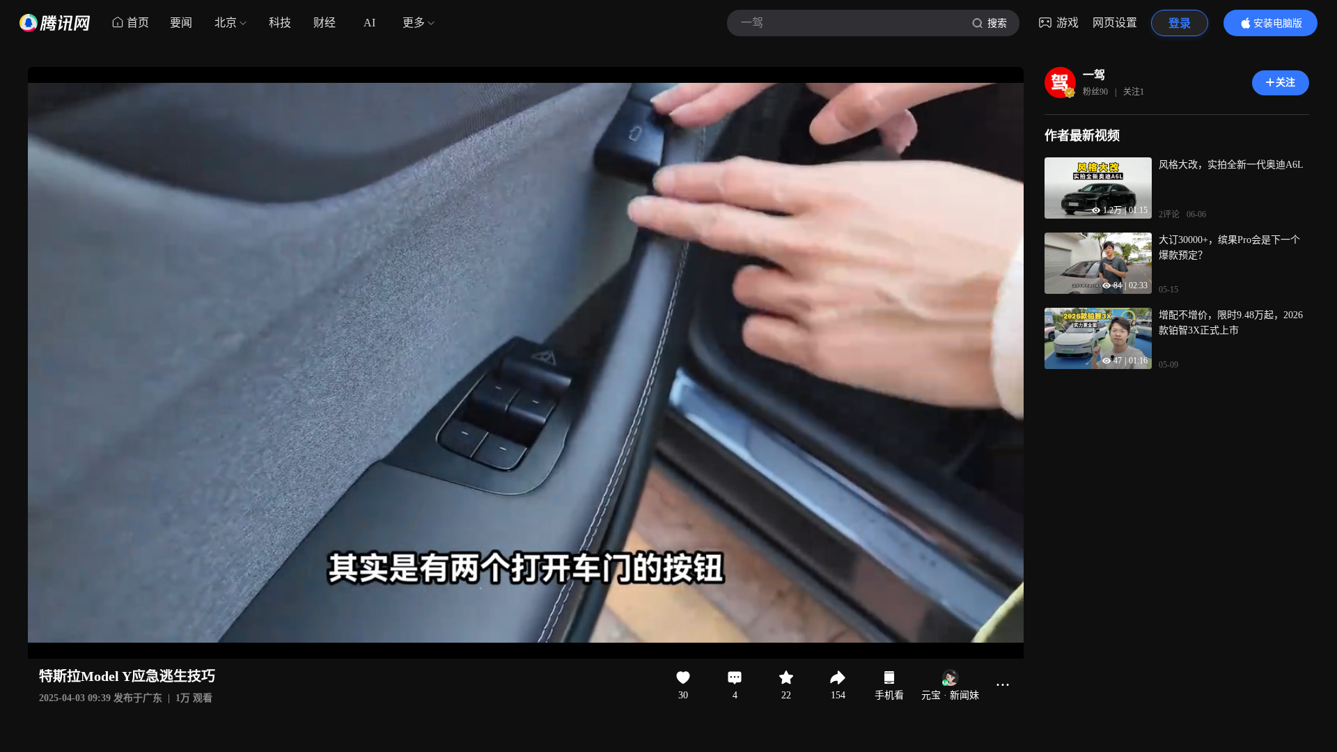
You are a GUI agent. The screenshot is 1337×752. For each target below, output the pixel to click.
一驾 (1094, 75)
